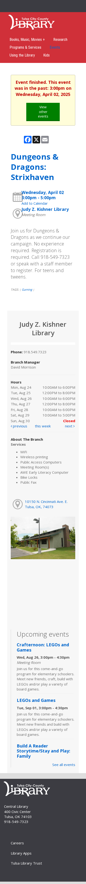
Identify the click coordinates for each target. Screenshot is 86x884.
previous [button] (19, 426)
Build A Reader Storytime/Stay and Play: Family (43, 751)
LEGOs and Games (36, 700)
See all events (63, 764)
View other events (43, 111)
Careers (17, 843)
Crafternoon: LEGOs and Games (43, 647)
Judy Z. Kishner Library (45, 209)
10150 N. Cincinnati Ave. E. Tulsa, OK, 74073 (46, 504)
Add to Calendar (35, 203)
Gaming (27, 290)
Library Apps (21, 853)
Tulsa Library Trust (26, 863)
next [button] (69, 426)
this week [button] (43, 426)
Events (55, 47)
